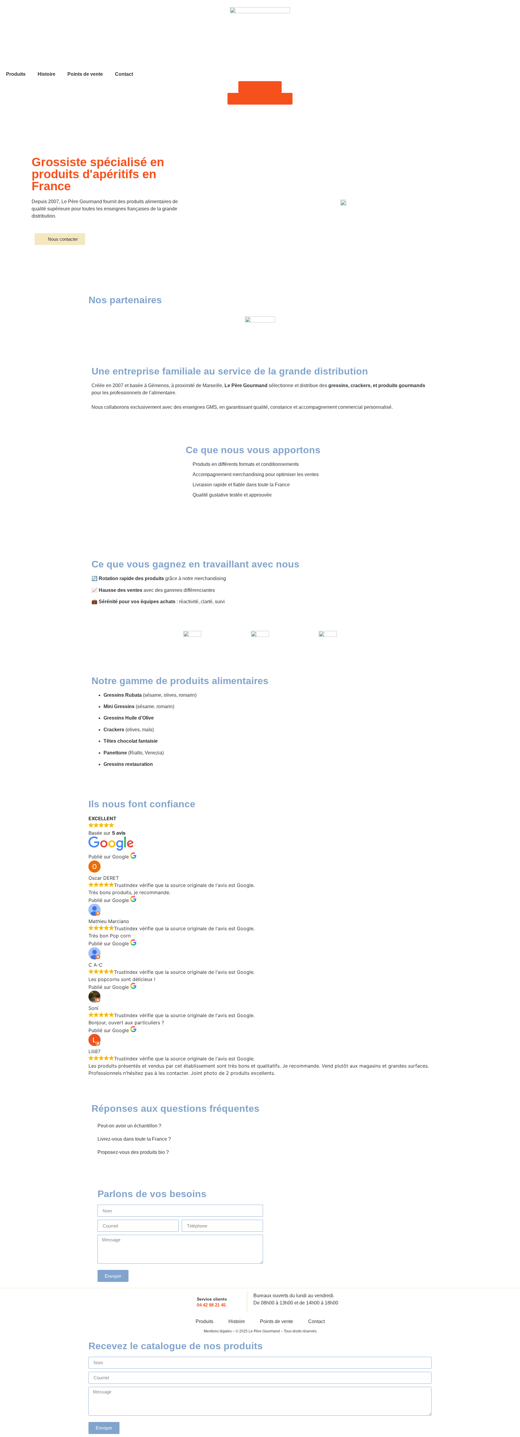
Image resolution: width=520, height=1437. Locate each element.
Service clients (212, 1299)
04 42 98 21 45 (211, 1304)
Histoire (46, 74)
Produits (16, 74)
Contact (124, 74)
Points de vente (85, 74)
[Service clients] (188, 1301)
